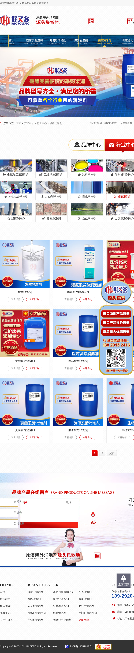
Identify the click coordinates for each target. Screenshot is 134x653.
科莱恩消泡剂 (61, 605)
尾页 (111, 453)
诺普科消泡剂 (35, 605)
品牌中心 (91, 144)
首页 (18, 123)
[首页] (12, 41)
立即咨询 (34, 299)
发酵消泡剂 (56, 123)
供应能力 (5, 598)
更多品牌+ (85, 619)
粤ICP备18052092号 (80, 646)
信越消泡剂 (59, 612)
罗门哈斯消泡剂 (88, 612)
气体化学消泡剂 (37, 612)
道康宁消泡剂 (110, 123)
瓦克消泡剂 (126, 123)
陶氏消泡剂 (34, 598)
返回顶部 (123, 584)
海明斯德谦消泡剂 (63, 591)
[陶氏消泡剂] (81, 41)
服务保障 (5, 605)
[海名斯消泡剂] (57, 41)
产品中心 (29, 123)
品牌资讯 (5, 612)
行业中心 (42, 123)
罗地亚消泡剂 (61, 598)
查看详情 (15, 299)
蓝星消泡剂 (85, 598)
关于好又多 (6, 619)
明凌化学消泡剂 (62, 619)
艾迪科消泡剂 (35, 619)
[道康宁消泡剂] (34, 41)
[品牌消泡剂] (104, 41)
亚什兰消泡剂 (86, 605)
